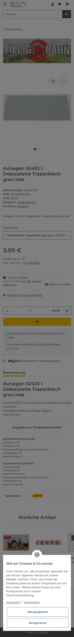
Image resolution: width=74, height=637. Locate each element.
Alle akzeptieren (37, 611)
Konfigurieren (38, 622)
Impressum (13, 602)
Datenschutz (32, 602)
